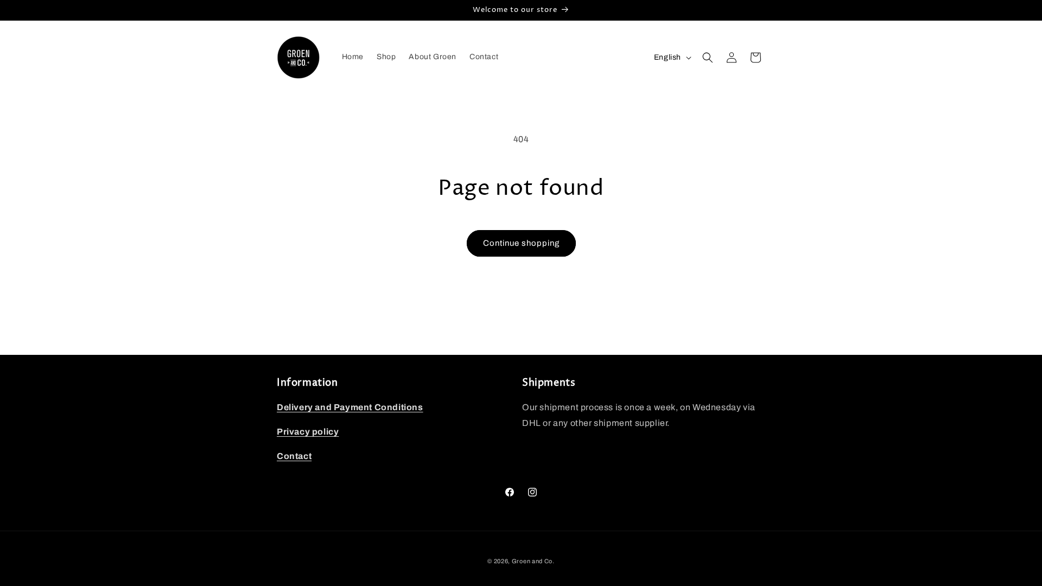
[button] (708, 57)
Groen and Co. (533, 561)
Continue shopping (521, 243)
